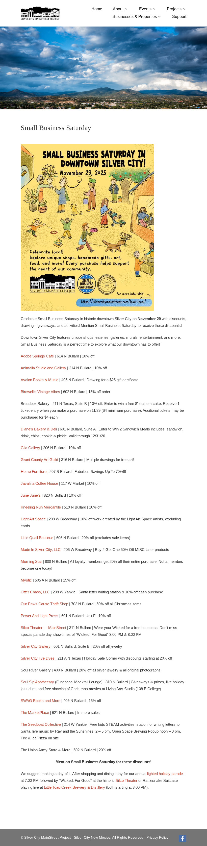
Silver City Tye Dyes (38, 658)
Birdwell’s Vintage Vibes (40, 392)
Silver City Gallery (35, 646)
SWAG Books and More (40, 700)
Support (179, 16)
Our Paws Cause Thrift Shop (44, 604)
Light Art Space (33, 519)
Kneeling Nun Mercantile (41, 507)
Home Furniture (33, 471)
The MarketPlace (35, 712)
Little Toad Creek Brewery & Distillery (74, 787)
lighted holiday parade (165, 773)
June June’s (31, 495)
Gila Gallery (30, 448)
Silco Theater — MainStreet (43, 627)
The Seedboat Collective (41, 724)
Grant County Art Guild (39, 459)
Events (145, 9)
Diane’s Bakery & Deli (39, 429)
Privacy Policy (157, 837)
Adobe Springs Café (37, 356)
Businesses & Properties (135, 16)
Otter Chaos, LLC (35, 592)
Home (96, 9)
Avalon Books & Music (39, 380)
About (118, 9)
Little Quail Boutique (37, 538)
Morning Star (31, 561)
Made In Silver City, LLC (41, 549)
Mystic (26, 580)
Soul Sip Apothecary (37, 682)
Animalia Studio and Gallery (43, 368)
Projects (174, 9)
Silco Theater (126, 780)
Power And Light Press (39, 616)
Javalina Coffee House (39, 483)
